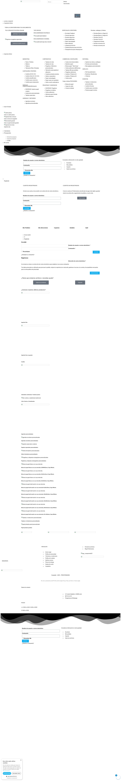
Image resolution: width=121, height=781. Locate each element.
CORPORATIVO (47, 59)
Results (65, 1)
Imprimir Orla (24, 322)
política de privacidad (33, 269)
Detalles (72, 228)
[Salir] (87, 223)
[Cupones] (56, 223)
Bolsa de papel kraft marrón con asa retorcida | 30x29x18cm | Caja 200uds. (39, 494)
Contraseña (26, 165)
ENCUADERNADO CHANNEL (41, 38)
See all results (66, 3)
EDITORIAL (86, 59)
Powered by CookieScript (12, 778)
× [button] (20, 760)
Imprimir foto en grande (26, 355)
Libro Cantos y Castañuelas (28, 401)
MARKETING (26, 59)
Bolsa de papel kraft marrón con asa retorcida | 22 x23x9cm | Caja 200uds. (39, 514)
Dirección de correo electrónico (77, 261)
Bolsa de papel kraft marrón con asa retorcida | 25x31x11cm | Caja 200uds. (39, 507)
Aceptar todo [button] (7, 773)
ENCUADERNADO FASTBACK (42, 33)
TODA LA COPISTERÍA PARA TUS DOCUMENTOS (18, 27)
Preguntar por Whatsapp (8, 554)
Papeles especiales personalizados (29, 447)
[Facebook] (3, 566)
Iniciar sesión (27, 235)
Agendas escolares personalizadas (29, 440)
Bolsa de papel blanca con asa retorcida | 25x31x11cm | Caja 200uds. (37, 474)
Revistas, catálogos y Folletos (98, 30)
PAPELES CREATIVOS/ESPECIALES (30, 86)
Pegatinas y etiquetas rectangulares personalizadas (33, 460)
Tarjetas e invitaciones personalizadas (30, 521)
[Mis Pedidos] (24, 223)
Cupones (56, 228)
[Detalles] (71, 223)
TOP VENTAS (37, 30)
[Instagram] (15, 566)
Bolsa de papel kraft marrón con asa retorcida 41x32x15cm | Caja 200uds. (38, 487)
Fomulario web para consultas (8, 556)
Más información (6, 770)
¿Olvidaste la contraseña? (27, 254)
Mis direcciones (43, 228)
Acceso (96, 252)
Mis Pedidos (26, 228)
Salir (86, 228)
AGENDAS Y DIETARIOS (29, 98)
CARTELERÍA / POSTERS (29, 71)
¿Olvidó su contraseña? (29, 175)
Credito (23, 361)
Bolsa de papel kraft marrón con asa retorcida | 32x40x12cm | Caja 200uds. (39, 501)
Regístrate (26, 239)
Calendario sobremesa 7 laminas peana (30, 394)
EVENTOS (85, 79)
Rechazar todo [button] (16, 773)
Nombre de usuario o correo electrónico (34, 160)
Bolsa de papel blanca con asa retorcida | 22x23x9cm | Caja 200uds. (37, 480)
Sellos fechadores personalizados (29, 454)
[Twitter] (7, 566)
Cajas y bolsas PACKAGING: (70, 81)
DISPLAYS (85, 69)
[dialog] (11, 769)
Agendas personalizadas (27, 434)
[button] (12, 776)
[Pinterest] (11, 566)
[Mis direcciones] (40, 223)
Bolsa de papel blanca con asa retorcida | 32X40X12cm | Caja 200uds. (37, 467)
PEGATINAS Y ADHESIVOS (50, 85)
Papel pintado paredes (26, 527)
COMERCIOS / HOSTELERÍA (70, 59)
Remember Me (29, 170)
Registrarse (94, 273)
